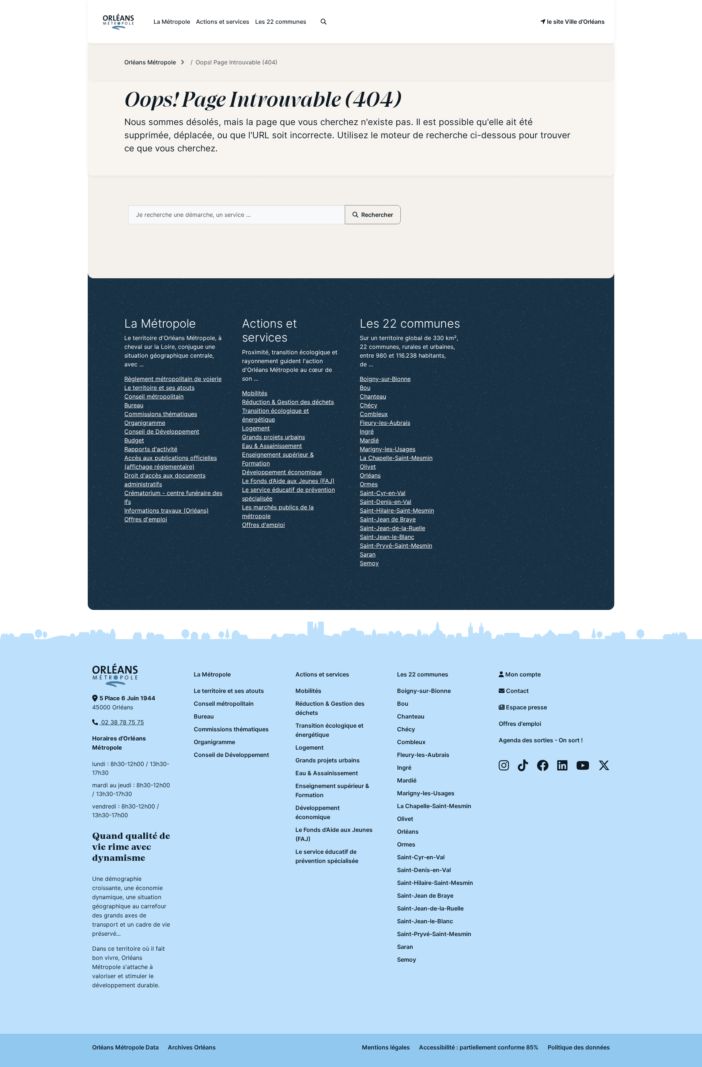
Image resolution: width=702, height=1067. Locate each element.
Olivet (368, 466)
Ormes (369, 484)
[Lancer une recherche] (323, 21)
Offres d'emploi (145, 519)
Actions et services (322, 674)
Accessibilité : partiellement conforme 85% (479, 1047)
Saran (367, 554)
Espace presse (526, 707)
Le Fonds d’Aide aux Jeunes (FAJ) (288, 481)
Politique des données (579, 1047)
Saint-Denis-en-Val (385, 501)
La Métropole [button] (172, 21)
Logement (256, 428)
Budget (134, 440)
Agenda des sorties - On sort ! (541, 740)
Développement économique (282, 472)
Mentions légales (386, 1047)
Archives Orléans (192, 1047)
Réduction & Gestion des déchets (288, 402)
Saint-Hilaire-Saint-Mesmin (397, 510)
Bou (365, 387)
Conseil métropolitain (154, 396)
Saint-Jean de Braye (388, 519)
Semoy (369, 563)
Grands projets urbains (273, 437)
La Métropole (212, 674)
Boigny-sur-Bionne (385, 378)
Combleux (374, 414)
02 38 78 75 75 (121, 722)
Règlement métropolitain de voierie (173, 378)
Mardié (369, 440)
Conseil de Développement (161, 431)
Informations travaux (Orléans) (166, 510)
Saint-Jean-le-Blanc (387, 536)
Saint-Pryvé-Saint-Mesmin (396, 545)
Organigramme (144, 422)
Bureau (133, 405)
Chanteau (373, 396)
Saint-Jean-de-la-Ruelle (392, 528)
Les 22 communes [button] (280, 21)
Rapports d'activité (150, 449)
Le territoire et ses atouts (159, 387)
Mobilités (254, 393)
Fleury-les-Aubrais (385, 422)
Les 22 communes (422, 674)
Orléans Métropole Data (125, 1047)
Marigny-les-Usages (387, 449)
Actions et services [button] (222, 21)
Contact (517, 690)
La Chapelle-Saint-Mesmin (396, 457)
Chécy (368, 405)
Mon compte (522, 674)
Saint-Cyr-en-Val (382, 493)
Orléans (370, 475)
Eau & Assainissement (272, 445)
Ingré (367, 431)
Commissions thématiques (160, 414)
